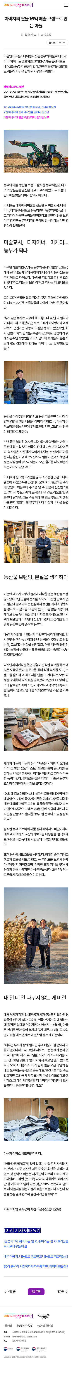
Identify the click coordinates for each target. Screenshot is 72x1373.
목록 (38, 1291)
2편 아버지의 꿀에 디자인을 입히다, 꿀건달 (26, 112)
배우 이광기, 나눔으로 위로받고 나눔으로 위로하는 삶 (36, 1256)
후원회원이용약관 (45, 1325)
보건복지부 (22, 1349)
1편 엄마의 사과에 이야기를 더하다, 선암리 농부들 (30, 107)
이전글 (12, 1291)
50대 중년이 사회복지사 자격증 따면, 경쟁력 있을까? (36, 1266)
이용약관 (8, 1325)
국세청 (8, 1349)
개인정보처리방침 (24, 1325)
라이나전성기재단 (18, 5)
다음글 (60, 1291)
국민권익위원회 (39, 1349)
